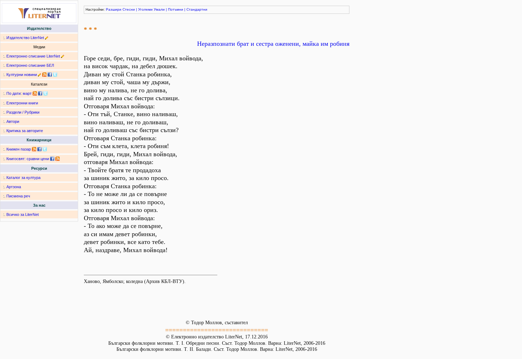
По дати (13, 93)
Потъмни (175, 9)
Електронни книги (22, 103)
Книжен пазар (18, 149)
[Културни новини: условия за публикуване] (39, 74)
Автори (12, 121)
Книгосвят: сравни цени (27, 159)
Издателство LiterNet (25, 38)
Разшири (113, 9)
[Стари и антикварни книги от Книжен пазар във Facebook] (39, 149)
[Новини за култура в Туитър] (55, 74)
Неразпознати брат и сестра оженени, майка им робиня (273, 43)
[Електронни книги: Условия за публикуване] (46, 38)
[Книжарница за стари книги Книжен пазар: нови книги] (34, 149)
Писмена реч (18, 196)
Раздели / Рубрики (22, 112)
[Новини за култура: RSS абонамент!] (44, 74)
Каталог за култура (23, 177)
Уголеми (145, 9)
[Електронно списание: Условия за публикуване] (62, 56)
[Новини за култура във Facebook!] (50, 74)
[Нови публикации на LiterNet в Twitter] (45, 93)
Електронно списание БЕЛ (30, 65)
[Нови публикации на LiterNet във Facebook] (40, 93)
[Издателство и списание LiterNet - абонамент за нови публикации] (35, 93)
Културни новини (21, 74)
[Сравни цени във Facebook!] (52, 159)
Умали (159, 9)
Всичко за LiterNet (22, 214)
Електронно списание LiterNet (33, 56)
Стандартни (196, 9)
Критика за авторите (24, 131)
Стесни (129, 9)
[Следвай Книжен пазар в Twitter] (45, 149)
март (27, 93)
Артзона (13, 187)
